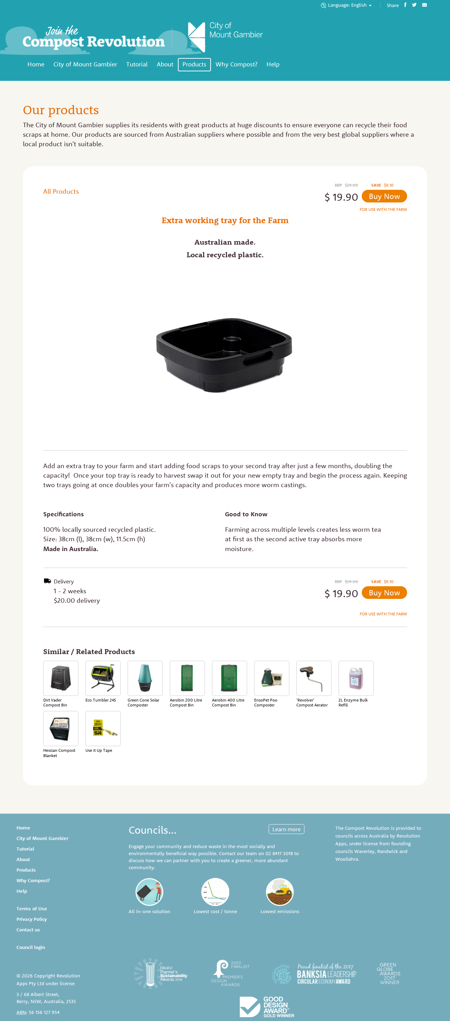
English (348, 5)
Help (272, 64)
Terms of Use (32, 908)
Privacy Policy (32, 919)
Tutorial (137, 64)
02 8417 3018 (279, 853)
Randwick (387, 851)
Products (194, 64)
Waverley (364, 851)
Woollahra (346, 859)
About (165, 64)
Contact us (28, 929)
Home (35, 64)
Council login (31, 947)
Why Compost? (236, 64)
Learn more (286, 829)
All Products (61, 191)
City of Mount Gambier (85, 64)
